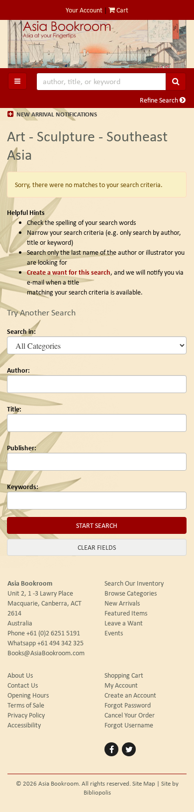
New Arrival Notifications (56, 113)
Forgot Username (128, 724)
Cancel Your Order (129, 714)
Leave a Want (123, 622)
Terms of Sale (25, 705)
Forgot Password (127, 705)
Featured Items (125, 613)
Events (113, 632)
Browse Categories (130, 593)
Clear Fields (97, 547)
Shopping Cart (123, 675)
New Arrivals (122, 603)
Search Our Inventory (134, 583)
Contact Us (22, 685)
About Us (20, 675)
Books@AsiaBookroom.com (46, 652)
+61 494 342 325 (60, 642)
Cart (121, 9)
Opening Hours (28, 695)
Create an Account (130, 695)
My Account (121, 685)
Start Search (96, 525)
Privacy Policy (26, 714)
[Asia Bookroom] (97, 44)
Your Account (84, 9)
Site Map (143, 783)
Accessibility (24, 724)
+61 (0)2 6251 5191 (53, 632)
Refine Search (160, 100)
